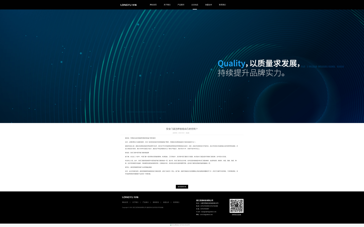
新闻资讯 (156, 202)
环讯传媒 (160, 207)
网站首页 (153, 5)
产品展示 (181, 5)
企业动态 (194, 5)
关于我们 (167, 5)
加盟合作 (208, 5)
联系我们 (222, 5)
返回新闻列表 (182, 186)
